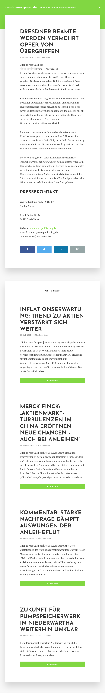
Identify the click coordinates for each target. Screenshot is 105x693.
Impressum (74, 7)
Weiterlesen (52, 380)
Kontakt (61, 7)
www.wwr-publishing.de (43, 228)
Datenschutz (88, 7)
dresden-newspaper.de (21, 7)
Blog (51, 7)
